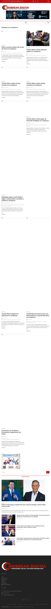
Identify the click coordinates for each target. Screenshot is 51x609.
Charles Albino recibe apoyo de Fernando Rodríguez (36, 124)
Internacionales (5, 578)
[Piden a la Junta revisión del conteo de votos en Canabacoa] (13, 37)
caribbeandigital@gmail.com (8, 594)
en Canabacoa (5, 53)
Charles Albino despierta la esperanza (9, 319)
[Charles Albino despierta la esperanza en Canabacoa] (13, 263)
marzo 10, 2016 (30, 53)
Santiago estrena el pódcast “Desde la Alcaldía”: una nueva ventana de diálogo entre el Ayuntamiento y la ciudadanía (33, 516)
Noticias (28, 47)
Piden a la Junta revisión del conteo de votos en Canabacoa (13, 48)
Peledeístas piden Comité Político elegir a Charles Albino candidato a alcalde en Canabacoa (13, 198)
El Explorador (4, 583)
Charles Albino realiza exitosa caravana (9, 89)
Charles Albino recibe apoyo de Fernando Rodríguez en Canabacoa (37, 120)
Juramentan (13, 439)
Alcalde (29, 321)
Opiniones (4, 582)
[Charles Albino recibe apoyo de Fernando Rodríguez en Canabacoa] (37, 107)
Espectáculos (4, 579)
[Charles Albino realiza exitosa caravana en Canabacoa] (13, 73)
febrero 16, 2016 (5, 87)
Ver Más (4, 61)
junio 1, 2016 (4, 51)
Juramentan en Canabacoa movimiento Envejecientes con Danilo (11, 432)
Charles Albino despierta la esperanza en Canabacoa (10, 314)
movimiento (17, 439)
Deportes (3, 580)
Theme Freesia (15, 606)
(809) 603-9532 (6, 592)
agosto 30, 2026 (4, 508)
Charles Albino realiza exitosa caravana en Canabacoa (11, 84)
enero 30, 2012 (5, 436)
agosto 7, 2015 (4, 317)
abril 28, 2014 (29, 319)
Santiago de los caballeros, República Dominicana (12, 591)
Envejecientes (8, 439)
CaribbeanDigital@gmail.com (18, 1)
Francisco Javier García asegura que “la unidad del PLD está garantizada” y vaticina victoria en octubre (30, 526)
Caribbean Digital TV (7, 584)
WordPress (20, 606)
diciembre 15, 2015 (5, 202)
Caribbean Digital (5, 606)
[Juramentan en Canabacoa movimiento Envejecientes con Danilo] (13, 380)
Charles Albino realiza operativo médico (34, 55)
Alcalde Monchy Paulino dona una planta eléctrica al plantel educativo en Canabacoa (37, 315)
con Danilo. (5, 438)
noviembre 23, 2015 (30, 123)
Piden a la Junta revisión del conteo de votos (15, 53)
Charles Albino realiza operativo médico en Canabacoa (36, 50)
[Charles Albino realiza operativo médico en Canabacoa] (37, 38)
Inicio (3, 576)
